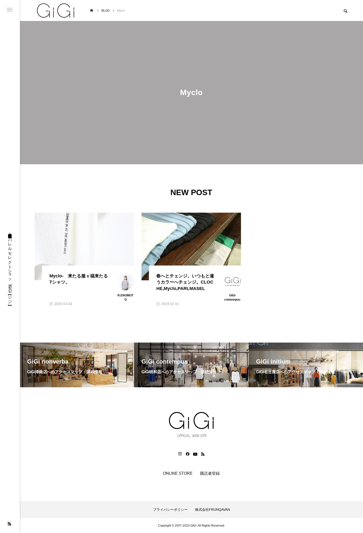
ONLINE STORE (178, 473)
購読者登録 (210, 473)
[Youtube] (195, 454)
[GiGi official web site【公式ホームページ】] (55, 10)
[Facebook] (187, 454)
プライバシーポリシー (170, 510)
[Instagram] (180, 454)
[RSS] (9, 524)
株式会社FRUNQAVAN (212, 510)
